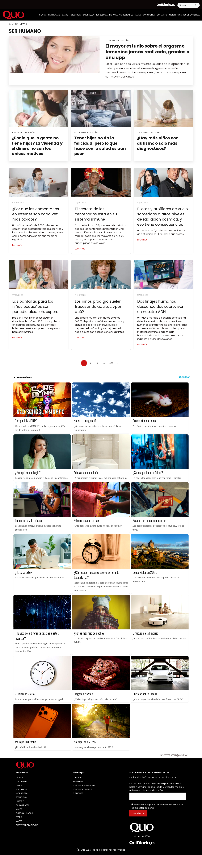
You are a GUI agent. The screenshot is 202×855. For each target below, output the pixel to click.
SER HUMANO (54, 15)
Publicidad (78, 793)
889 (111, 363)
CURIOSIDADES (126, 15)
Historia (113, 15)
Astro (164, 15)
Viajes (138, 15)
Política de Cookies (82, 789)
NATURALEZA (88, 15)
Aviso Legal (78, 781)
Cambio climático (151, 15)
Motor (172, 15)
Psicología (75, 15)
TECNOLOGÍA (102, 15)
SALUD (65, 15)
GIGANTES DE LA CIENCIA (188, 15)
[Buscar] (196, 5)
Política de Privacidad (84, 785)
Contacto (77, 777)
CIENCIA (42, 15)
